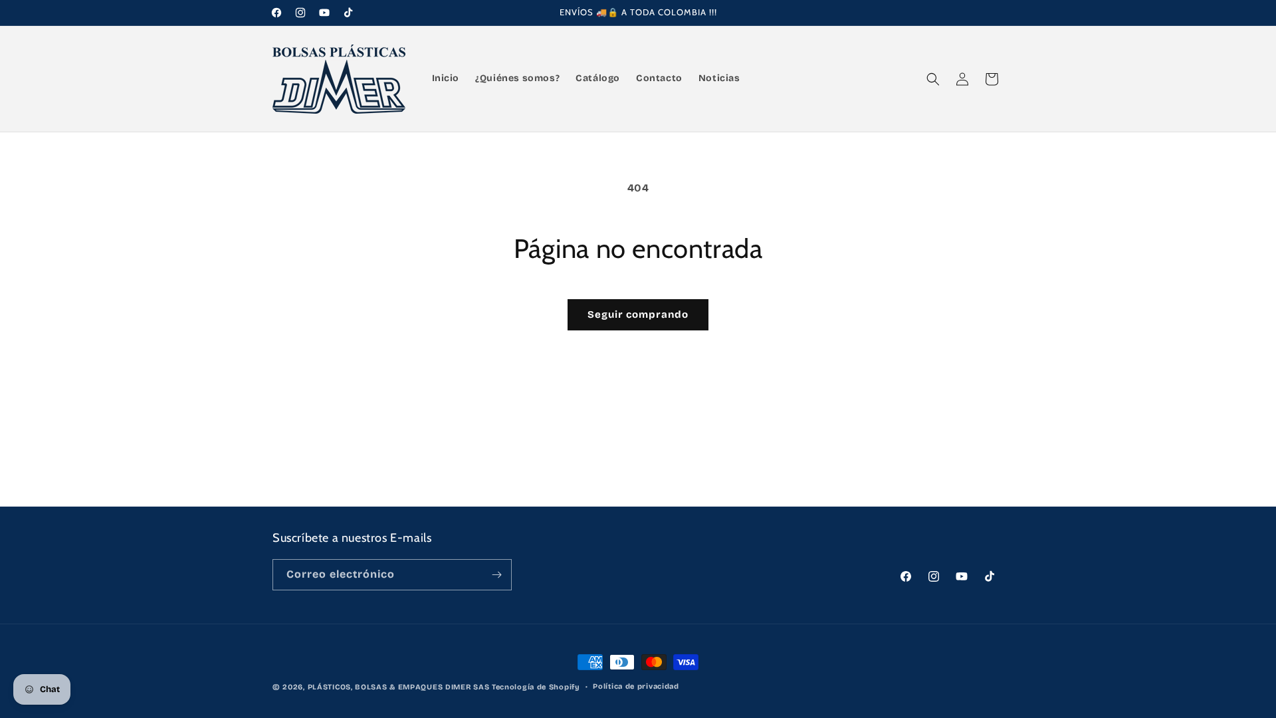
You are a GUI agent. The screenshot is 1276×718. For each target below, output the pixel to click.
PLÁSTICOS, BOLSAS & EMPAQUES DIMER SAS (399, 687)
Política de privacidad (636, 686)
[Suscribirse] (496, 574)
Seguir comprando (638, 314)
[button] (933, 79)
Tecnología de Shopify (536, 687)
